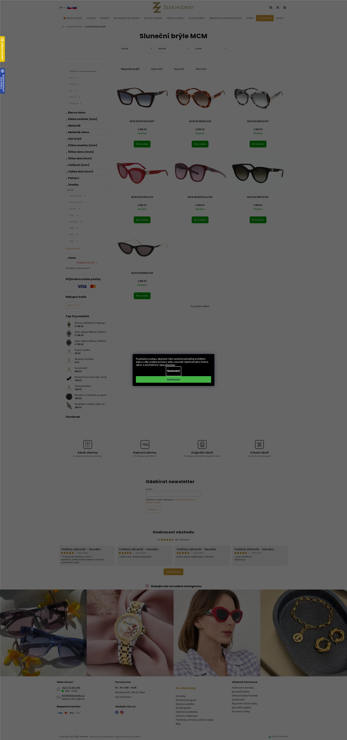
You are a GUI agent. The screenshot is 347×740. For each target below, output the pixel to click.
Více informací (167, 364)
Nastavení (173, 370)
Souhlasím (173, 379)
